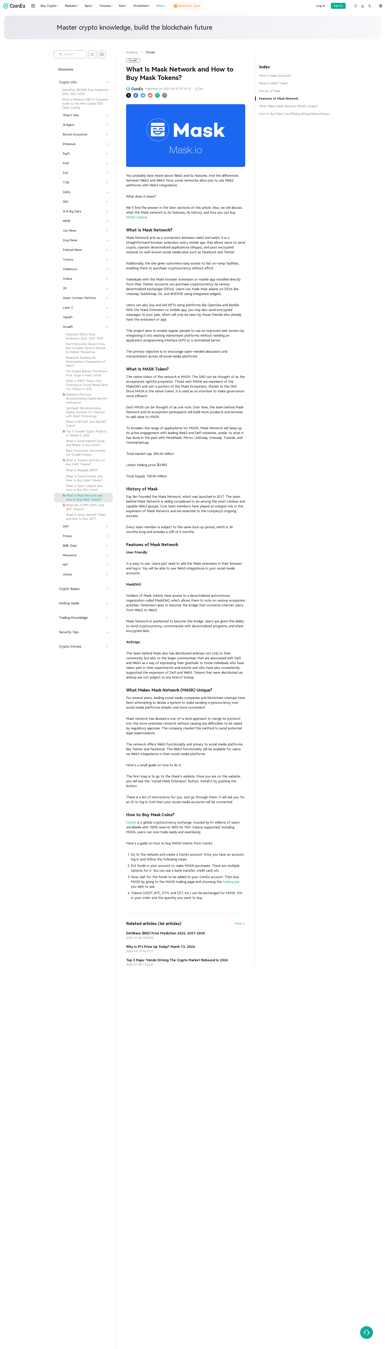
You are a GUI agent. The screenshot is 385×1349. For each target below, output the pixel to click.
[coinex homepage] (15, 5)
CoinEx (131, 822)
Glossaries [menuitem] (65, 69)
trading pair (231, 882)
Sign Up (338, 5)
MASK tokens (136, 217)
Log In (320, 5)
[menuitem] (83, 92)
